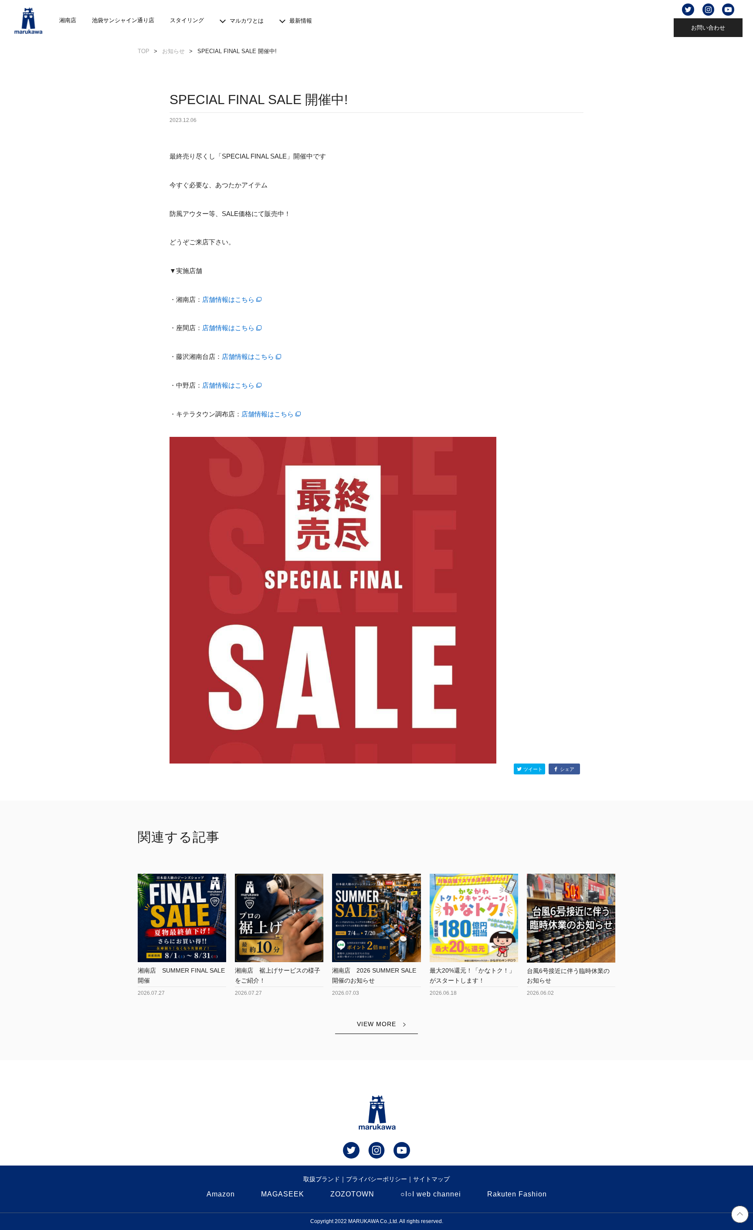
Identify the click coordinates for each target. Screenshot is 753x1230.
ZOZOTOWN (352, 1194)
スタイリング (187, 20)
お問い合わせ (708, 27)
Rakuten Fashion (517, 1194)
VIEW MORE (376, 1023)
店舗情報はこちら (228, 299)
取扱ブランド (321, 1179)
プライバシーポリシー (376, 1179)
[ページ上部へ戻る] (740, 1216)
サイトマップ (431, 1179)
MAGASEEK (282, 1194)
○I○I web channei (430, 1194)
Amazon (221, 1194)
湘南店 (67, 20)
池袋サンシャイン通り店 (123, 20)
